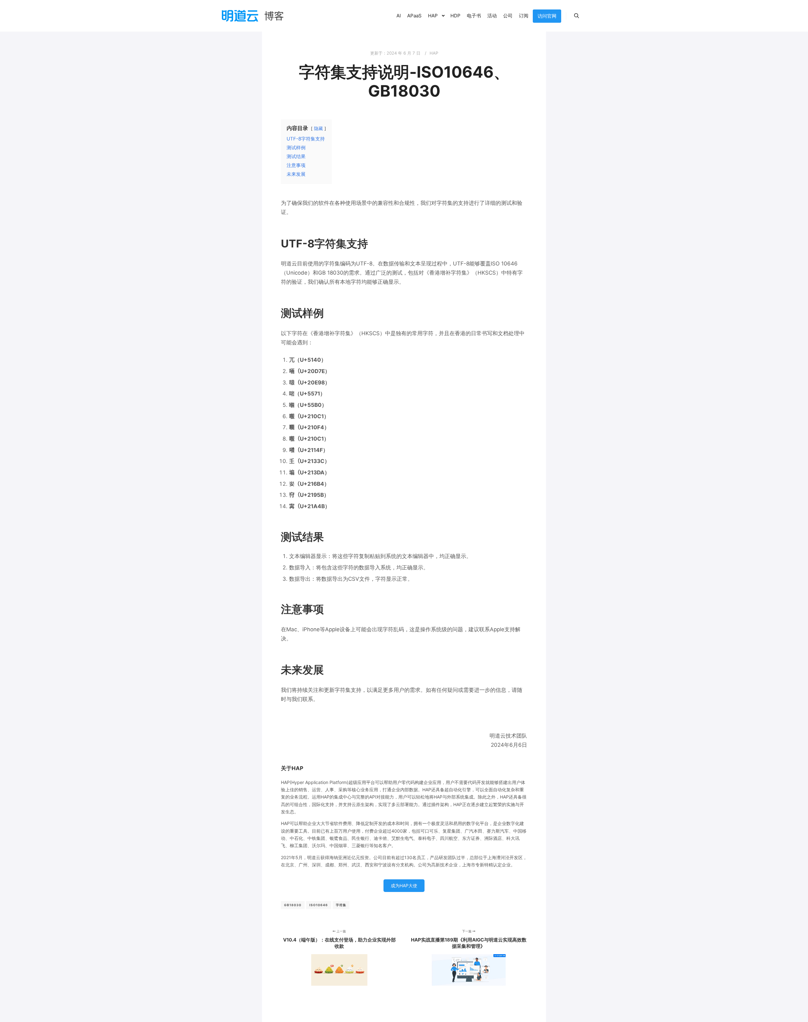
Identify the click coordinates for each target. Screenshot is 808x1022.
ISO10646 (318, 905)
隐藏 (318, 128)
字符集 (341, 905)
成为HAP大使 (404, 885)
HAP (434, 53)
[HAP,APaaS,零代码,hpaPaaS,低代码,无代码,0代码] (252, 16)
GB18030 (292, 905)
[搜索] (576, 16)
